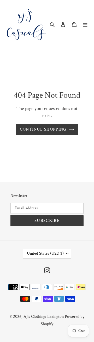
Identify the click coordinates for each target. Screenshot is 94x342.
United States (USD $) (45, 253)
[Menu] (85, 24)
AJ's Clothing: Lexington (44, 316)
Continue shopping (43, 129)
